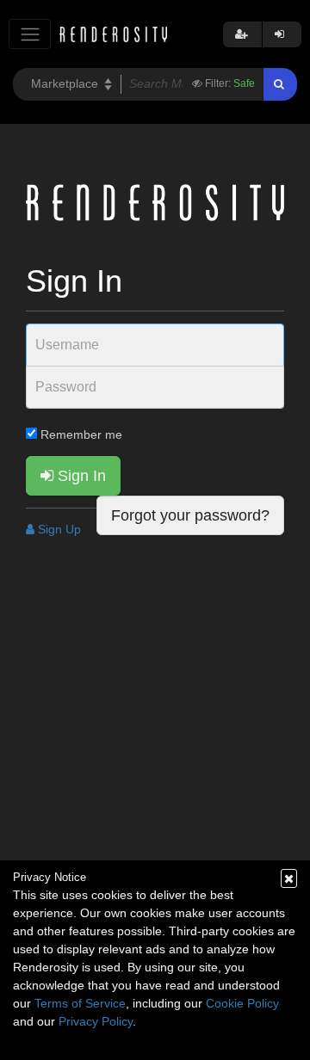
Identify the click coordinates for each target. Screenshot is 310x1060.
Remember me (79, 434)
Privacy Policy (96, 1021)
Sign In (79, 475)
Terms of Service (80, 1003)
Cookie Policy (242, 1003)
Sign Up (57, 529)
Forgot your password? (190, 515)
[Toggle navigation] (30, 34)
